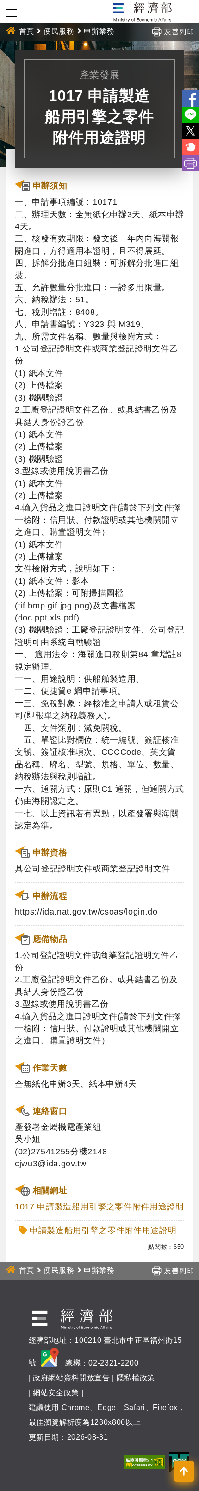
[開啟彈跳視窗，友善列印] (172, 31)
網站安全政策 (56, 1393)
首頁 (26, 31)
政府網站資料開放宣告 (71, 1378)
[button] (184, 1471)
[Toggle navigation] (11, 13)
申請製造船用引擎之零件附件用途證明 (103, 1230)
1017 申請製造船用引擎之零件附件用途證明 (99, 1206)
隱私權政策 (136, 1378)
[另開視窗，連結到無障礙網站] (144, 1462)
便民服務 (59, 31)
